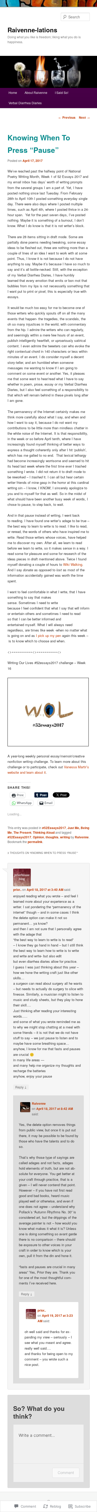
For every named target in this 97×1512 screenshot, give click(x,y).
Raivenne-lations (32, 29)
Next (84, 117)
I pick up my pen (48, 635)
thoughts (52, 837)
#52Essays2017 (54, 827)
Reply (21, 1087)
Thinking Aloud (44, 832)
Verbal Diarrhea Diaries (25, 103)
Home (13, 92)
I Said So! (61, 92)
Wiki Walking (72, 564)
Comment (66, 1472)
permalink (35, 841)
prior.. (17, 889)
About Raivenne (36, 92)
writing (65, 837)
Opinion (38, 837)
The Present (22, 832)
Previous (67, 117)
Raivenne (82, 837)
